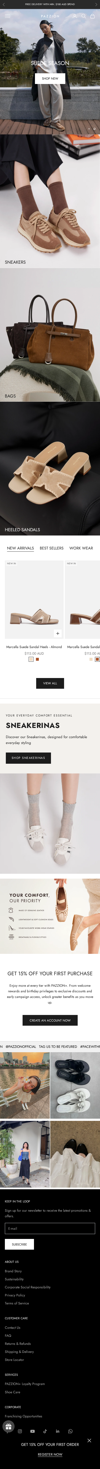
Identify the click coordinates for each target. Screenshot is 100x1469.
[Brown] (37, 659)
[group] (50, 916)
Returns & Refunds (18, 1343)
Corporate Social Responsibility (27, 1287)
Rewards (8, 1426)
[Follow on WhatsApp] (70, 1431)
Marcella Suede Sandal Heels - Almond (34, 646)
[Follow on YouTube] (32, 1431)
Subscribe (19, 1244)
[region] (50, 71)
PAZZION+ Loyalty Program (25, 1383)
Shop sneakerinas (28, 758)
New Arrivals (20, 548)
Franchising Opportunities (23, 1416)
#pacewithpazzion (82, 1046)
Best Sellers (52, 548)
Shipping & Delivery (19, 1351)
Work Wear (81, 548)
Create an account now (50, 1020)
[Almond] (31, 659)
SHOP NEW (50, 78)
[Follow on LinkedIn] (57, 1431)
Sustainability (14, 1279)
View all (50, 683)
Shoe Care (12, 1392)
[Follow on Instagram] (19, 1431)
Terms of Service (17, 1303)
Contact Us (12, 1327)
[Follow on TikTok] (45, 1431)
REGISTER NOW (50, 1454)
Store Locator (14, 1359)
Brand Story (13, 1271)
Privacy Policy (15, 1295)
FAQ (8, 1335)
